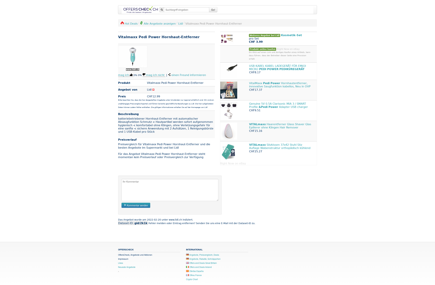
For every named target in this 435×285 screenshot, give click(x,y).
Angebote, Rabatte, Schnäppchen (205, 258)
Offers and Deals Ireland (200, 266)
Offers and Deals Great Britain (203, 262)
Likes (120, 262)
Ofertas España (196, 271)
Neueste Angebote (126, 266)
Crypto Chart (192, 279)
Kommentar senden (137, 205)
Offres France (195, 275)
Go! (213, 9)
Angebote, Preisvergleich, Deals (204, 254)
